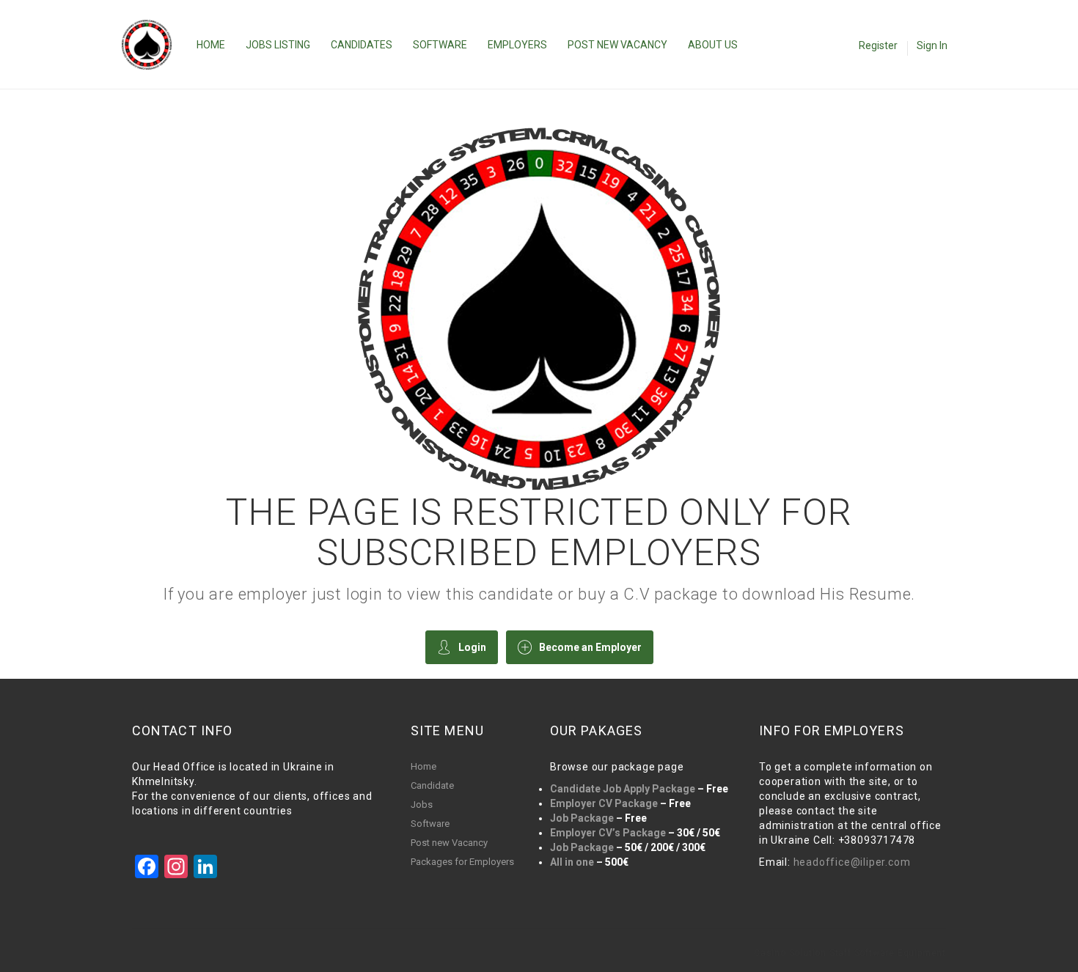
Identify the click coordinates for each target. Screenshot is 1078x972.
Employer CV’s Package (608, 833)
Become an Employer (590, 647)
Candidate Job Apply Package (622, 789)
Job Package (582, 818)
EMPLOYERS (517, 45)
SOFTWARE (440, 45)
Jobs (422, 804)
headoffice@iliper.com (852, 862)
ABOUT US (713, 45)
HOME (211, 45)
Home (423, 766)
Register (878, 45)
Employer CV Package (604, 803)
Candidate (432, 785)
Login (472, 647)
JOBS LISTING (278, 45)
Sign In (932, 45)
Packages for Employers (462, 861)
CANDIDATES (361, 45)
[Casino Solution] (154, 44)
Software (430, 823)
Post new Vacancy (449, 842)
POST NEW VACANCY (617, 45)
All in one (572, 862)
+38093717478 (877, 840)
